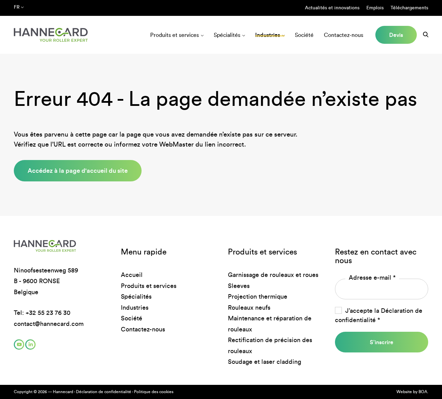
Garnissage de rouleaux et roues (273, 275)
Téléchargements (409, 8)
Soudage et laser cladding (264, 362)
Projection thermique (257, 296)
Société (304, 35)
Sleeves (239, 286)
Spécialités (227, 35)
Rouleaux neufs (249, 307)
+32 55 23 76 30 (48, 313)
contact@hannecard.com (49, 324)
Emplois (375, 8)
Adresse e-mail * (372, 277)
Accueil (132, 275)
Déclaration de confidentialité (103, 391)
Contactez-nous (343, 35)
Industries (267, 34)
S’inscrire (381, 342)
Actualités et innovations (332, 8)
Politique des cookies (153, 391)
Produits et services (174, 35)
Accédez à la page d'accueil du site (78, 170)
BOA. (423, 391)
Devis (396, 34)
